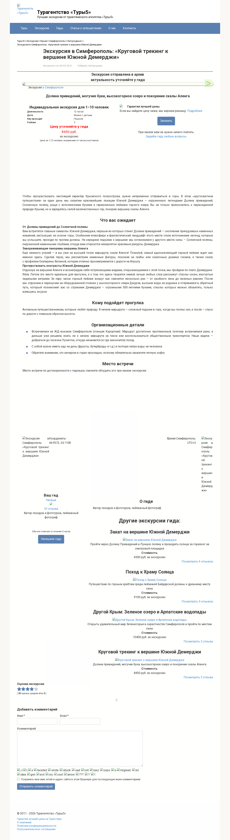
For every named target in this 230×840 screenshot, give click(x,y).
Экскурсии (42, 28)
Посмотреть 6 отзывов (197, 561)
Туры (24, 28)
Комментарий (26, 728)
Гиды (59, 28)
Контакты (129, 28)
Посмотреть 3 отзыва (198, 641)
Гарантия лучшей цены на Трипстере (39, 819)
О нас (112, 28)
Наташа (51, 500)
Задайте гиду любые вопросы (166, 136)
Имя (21, 716)
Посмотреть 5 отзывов (197, 601)
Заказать (166, 120)
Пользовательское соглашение (36, 829)
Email (64, 716)
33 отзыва (51, 508)
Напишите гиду (51, 539)
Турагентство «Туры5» (64, 12)
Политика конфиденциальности (36, 825)
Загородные (95, 65)
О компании (24, 822)
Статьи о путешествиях (85, 28)
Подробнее (194, 111)
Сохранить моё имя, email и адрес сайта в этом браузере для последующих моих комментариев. (81, 779)
